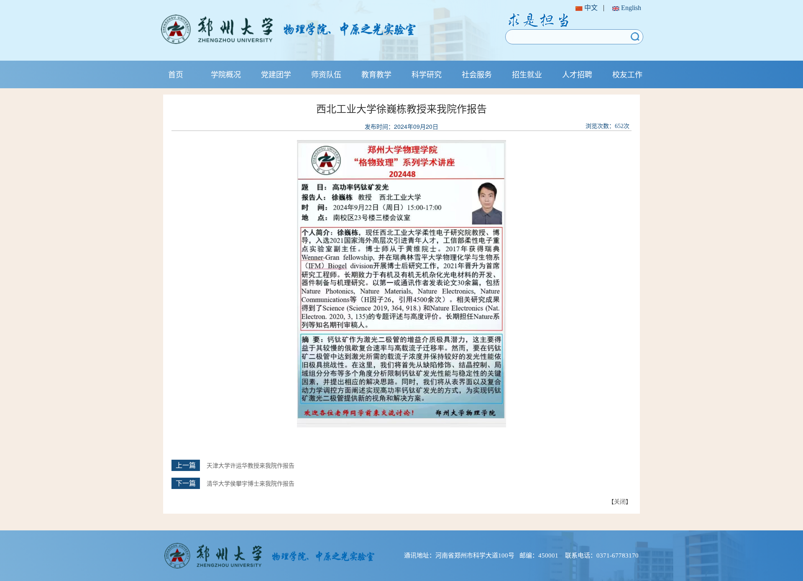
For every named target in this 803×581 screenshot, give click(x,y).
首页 (175, 74)
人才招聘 (577, 74)
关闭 (620, 501)
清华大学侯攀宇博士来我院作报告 (250, 484)
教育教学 (376, 74)
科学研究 (427, 74)
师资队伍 (326, 74)
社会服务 (477, 74)
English (630, 7)
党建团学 (276, 74)
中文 (590, 7)
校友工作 (627, 74)
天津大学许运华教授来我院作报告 (250, 466)
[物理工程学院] (315, 29)
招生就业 (527, 74)
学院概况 (226, 74)
